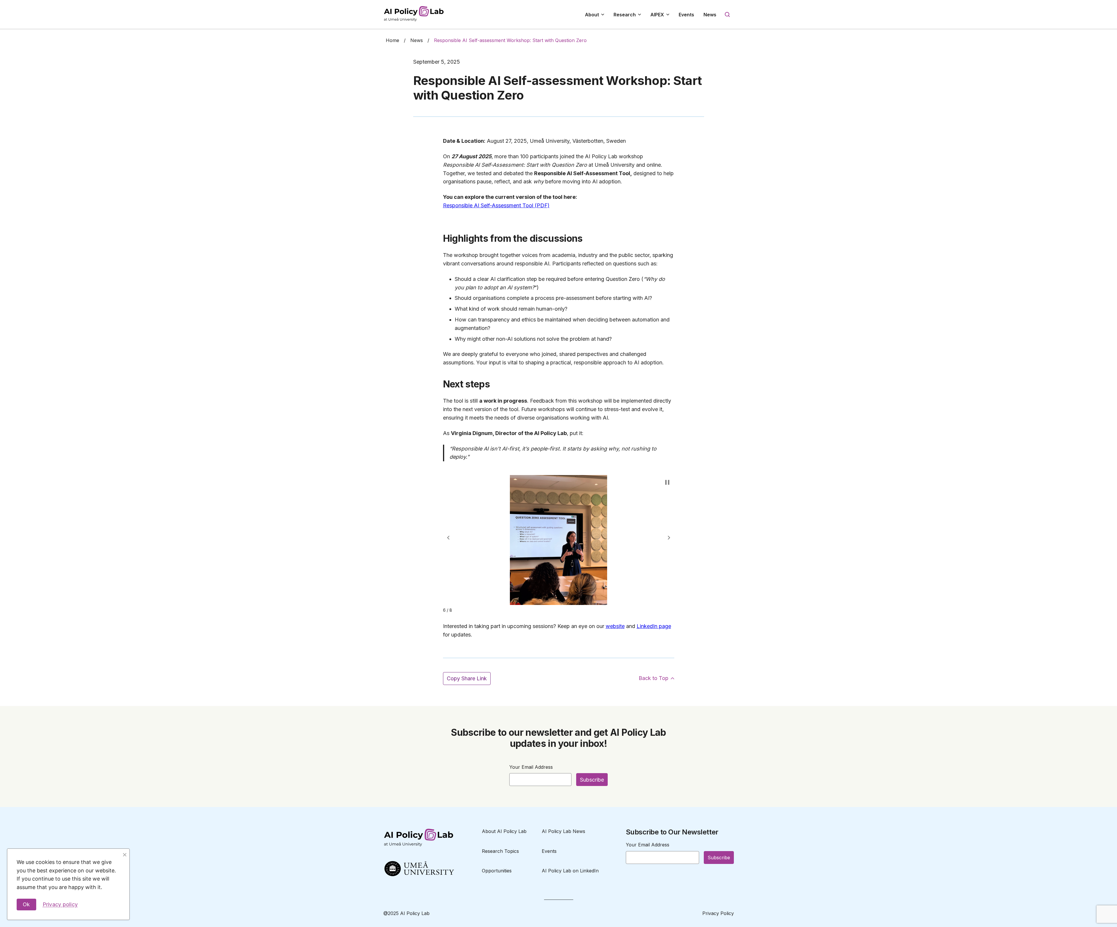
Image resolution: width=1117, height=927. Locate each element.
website (615, 626)
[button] (448, 537)
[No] (124, 854)
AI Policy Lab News (563, 831)
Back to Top (653, 678)
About (592, 15)
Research (625, 15)
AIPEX (657, 15)
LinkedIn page (654, 626)
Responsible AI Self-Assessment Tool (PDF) (496, 205)
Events (686, 15)
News (709, 15)
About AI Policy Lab (504, 831)
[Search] (727, 14)
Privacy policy (60, 904)
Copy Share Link (467, 678)
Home (392, 40)
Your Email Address (531, 767)
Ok (26, 904)
